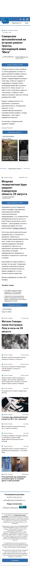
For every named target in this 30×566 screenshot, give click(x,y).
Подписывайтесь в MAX (15, 65)
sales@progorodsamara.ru (14, 500)
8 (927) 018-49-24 (14, 497)
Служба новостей (8, 197)
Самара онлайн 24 (19, 228)
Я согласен (15, 560)
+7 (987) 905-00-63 (13, 533)
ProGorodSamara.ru (22, 57)
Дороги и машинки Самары (11, 30)
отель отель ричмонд (8, 136)
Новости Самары (8, 177)
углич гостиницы (7, 309)
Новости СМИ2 (6, 139)
